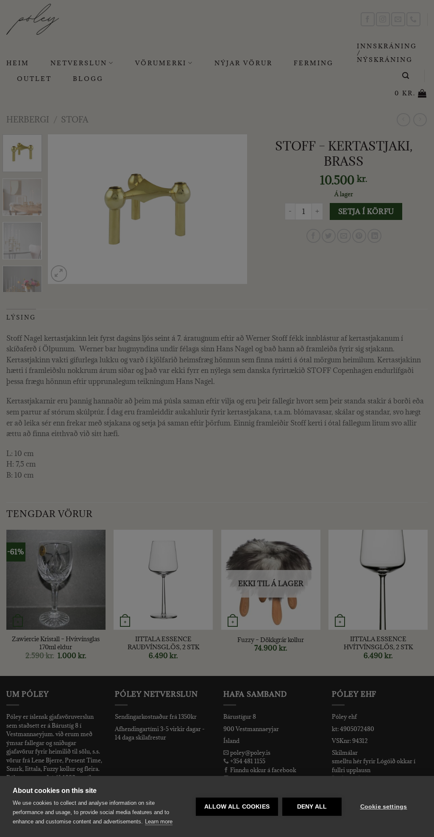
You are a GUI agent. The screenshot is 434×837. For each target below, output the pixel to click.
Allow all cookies (237, 807)
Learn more (158, 821)
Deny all (312, 807)
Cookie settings (383, 807)
